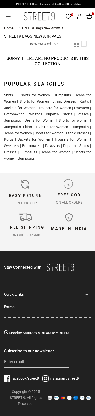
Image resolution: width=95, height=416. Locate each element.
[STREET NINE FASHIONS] (39, 16)
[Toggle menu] (8, 16)
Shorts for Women (34, 101)
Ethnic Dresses (64, 101)
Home (9, 28)
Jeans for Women (39, 120)
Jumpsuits (62, 95)
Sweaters (81, 108)
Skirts (8, 95)
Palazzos (35, 114)
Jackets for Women (19, 108)
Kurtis (84, 101)
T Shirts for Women (33, 95)
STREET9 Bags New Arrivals (41, 28)
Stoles (67, 114)
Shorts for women (73, 120)
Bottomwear (14, 114)
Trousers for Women (55, 108)
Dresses (82, 114)
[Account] (78, 16)
